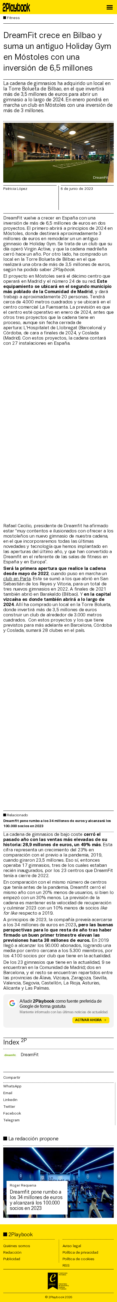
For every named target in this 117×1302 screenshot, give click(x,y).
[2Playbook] (15, 7)
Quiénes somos (16, 1246)
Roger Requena (23, 1185)
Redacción (12, 1252)
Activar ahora (88, 1020)
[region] (58, 434)
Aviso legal (72, 1246)
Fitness (13, 18)
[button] (109, 7)
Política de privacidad (80, 1252)
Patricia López (15, 189)
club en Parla (17, 579)
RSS (66, 1266)
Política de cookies (79, 1259)
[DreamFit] (10, 1055)
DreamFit (30, 1055)
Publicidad (11, 1259)
